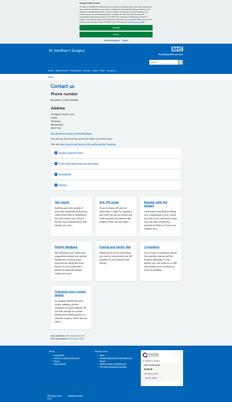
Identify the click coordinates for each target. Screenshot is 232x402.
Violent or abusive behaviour (67, 358)
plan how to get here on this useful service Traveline (88, 144)
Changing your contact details (70, 293)
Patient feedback (66, 247)
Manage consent (75, 396)
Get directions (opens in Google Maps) (71, 133)
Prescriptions (76, 70)
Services (86, 70)
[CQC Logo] (151, 357)
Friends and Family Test (115, 247)
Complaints (151, 247)
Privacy (125, 40)
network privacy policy (136, 22)
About (95, 70)
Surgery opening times (71, 152)
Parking (63, 185)
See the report (151, 378)
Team (102, 70)
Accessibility (65, 174)
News (102, 355)
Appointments (61, 70)
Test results (62, 202)
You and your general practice (113, 367)
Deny (116, 34)
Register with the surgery (155, 204)
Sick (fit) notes (109, 202)
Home (51, 70)
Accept (116, 27)
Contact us (111, 70)
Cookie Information (112, 40)
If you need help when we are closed (78, 163)
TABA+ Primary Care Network (113, 364)
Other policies (60, 364)
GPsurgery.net (53, 396)
